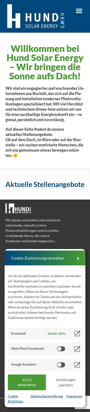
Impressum (74, 396)
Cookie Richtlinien (15, 398)
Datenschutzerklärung (47, 396)
